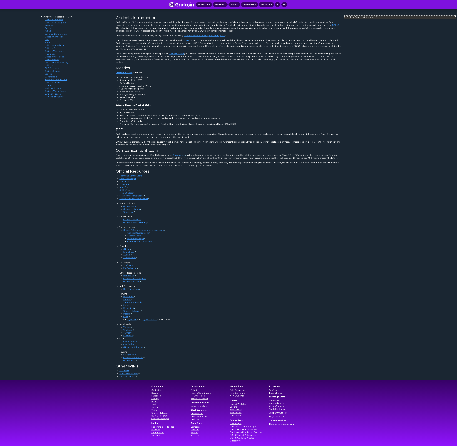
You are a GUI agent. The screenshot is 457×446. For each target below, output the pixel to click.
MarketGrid (128, 276)
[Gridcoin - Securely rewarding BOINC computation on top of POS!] (181, 4)
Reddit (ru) (128, 308)
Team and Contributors (56, 80)
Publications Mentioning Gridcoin (246, 432)
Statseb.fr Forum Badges (131, 196)
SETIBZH (123, 190)
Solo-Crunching (237, 390)
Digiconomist (179, 155)
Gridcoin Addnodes (54, 20)
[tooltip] (277, 4)
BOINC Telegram (159, 416)
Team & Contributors (201, 393)
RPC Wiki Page (198, 396)
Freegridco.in (129, 355)
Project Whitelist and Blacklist (133, 199)
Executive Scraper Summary (243, 429)
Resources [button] (219, 4)
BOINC (48, 31)
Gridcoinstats (129, 206)
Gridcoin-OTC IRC (131, 281)
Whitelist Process (53, 94)
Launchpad (128, 252)
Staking (48, 74)
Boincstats (195, 427)
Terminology (236, 412)
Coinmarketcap (130, 341)
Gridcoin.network (131, 209)
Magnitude (50, 54)
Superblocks (51, 77)
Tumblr (127, 333)
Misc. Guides (235, 410)
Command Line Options (56, 34)
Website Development (138, 233)
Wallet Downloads (199, 399)
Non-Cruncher (237, 396)
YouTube (127, 330)
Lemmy (155, 399)
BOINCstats (124, 184)
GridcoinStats (197, 414)
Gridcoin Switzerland (133, 358)
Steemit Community (132, 302)
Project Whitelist (238, 404)
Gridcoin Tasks (134, 236)
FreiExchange (130, 268)
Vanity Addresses (53, 88)
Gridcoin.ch (128, 212)
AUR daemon (129, 258)
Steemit (127, 299)
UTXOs (48, 85)
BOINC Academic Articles (242, 438)
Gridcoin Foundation (55, 45)
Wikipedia (124, 371)
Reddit (126, 305)
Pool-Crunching (237, 393)
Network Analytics (199, 406)
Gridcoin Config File (54, 37)
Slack (125, 317)
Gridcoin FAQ (236, 415)
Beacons (49, 28)
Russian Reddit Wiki (128, 373)
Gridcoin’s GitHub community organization (143, 230)
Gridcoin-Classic (52, 48)
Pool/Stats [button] (266, 4)
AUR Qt (127, 255)
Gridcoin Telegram (132, 311)
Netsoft (123, 187)
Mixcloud (155, 430)
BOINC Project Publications (243, 435)
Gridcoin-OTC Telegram (134, 279)
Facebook (128, 336)
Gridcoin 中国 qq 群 (160, 419)
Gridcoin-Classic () (135, 222)
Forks (47, 42)
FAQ (47, 40)
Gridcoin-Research (132, 219)
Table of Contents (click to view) (362, 17)
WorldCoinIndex (277, 409)
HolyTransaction (131, 289)
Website (123, 181)
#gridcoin (132, 319)
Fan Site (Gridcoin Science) (139, 241)
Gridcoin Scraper (53, 71)
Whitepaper (235, 424)
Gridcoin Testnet (53, 82)
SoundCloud (157, 432)
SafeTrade (128, 265)
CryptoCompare (277, 406)
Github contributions (133, 347)
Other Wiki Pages (127, 179)
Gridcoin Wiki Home (54, 51)
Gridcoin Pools (52, 60)
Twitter (126, 327)
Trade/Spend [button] (249, 4)
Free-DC (195, 430)
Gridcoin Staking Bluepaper (243, 426)
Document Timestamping (281, 424)
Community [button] (203, 4)
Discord (126, 314)
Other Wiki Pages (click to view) (58, 17)
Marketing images (135, 239)
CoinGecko (128, 344)
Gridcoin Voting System (56, 91)
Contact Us (156, 390)
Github (126, 249)
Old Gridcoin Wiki (127, 376)
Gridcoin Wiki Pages (54, 57)
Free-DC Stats (126, 193)
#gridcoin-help (150, 319)
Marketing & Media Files (162, 427)
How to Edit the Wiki (54, 97)
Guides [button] (234, 4)
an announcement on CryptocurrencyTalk (204, 36)
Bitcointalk (128, 297)
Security (234, 407)
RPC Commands (52, 68)
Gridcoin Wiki (236, 441)
